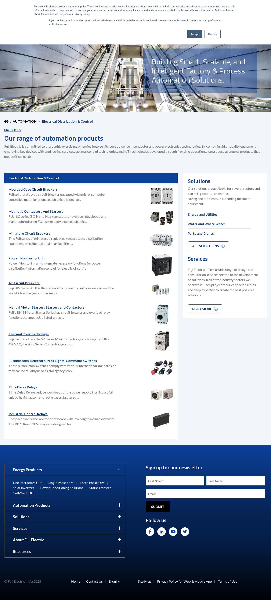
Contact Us (94, 581)
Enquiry (114, 581)
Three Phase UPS (92, 483)
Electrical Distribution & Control (33, 178)
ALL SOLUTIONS (205, 246)
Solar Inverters (23, 488)
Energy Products (27, 469)
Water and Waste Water (206, 223)
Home (75, 581)
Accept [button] (194, 34)
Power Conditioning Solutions (61, 488)
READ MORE (202, 309)
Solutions (21, 516)
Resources (22, 551)
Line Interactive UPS (27, 483)
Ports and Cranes (201, 233)
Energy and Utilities (202, 214)
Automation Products (32, 505)
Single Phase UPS (60, 483)
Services (20, 528)
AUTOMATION (25, 121)
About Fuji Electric (28, 540)
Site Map (144, 581)
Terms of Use (227, 581)
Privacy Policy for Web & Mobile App (184, 581)
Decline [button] (212, 34)
